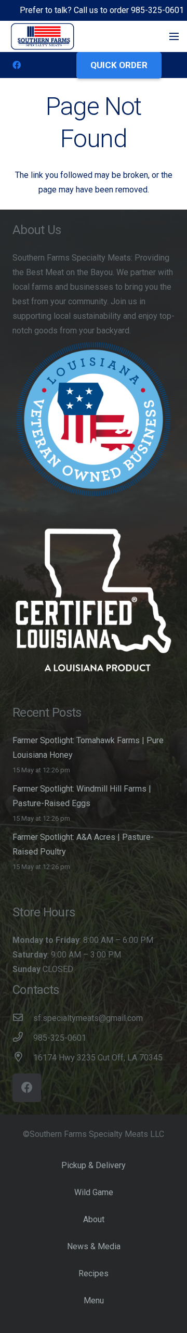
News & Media (94, 1246)
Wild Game (93, 1192)
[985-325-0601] (22, 1038)
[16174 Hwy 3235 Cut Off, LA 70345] (22, 1058)
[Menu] (174, 36)
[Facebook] (16, 65)
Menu (94, 1300)
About (93, 1219)
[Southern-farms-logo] (42, 36)
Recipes (93, 1273)
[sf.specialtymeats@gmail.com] (22, 1018)
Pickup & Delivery (93, 1165)
